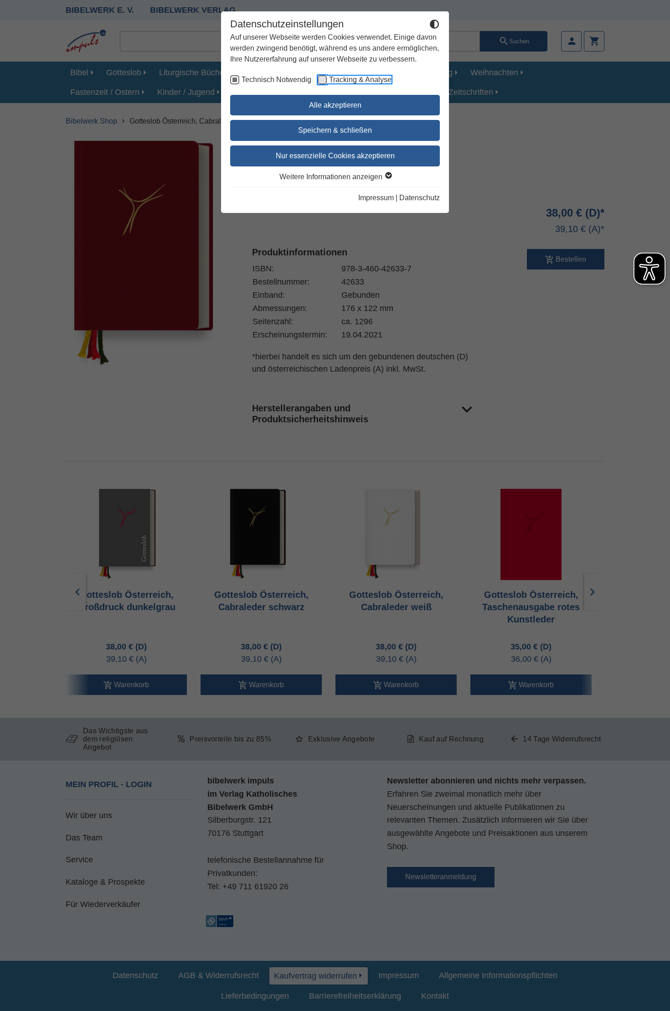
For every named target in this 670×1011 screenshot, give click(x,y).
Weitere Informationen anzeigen (331, 177)
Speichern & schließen (335, 130)
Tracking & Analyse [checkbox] (360, 79)
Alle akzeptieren (335, 105)
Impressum (376, 198)
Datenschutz (419, 198)
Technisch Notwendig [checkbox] (276, 79)
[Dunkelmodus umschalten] (434, 25)
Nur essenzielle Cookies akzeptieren (335, 156)
